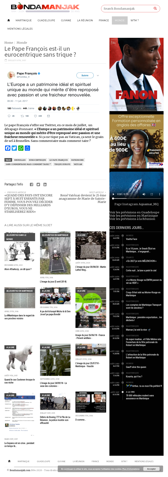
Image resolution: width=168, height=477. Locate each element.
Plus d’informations (130, 469)
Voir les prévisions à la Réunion (132, 219)
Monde (120, 20)
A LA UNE (81, 235)
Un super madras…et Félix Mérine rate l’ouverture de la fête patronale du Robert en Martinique (143, 342)
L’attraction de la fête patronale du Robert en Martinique (142, 356)
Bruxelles (20, 160)
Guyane (66, 20)
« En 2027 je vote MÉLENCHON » (141, 261)
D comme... (80, 419)
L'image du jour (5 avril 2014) (53, 281)
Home (8, 43)
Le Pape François (58, 160)
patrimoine (77, 160)
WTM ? (135, 20)
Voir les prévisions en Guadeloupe (134, 212)
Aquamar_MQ (148, 204)
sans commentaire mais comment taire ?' (28, 164)
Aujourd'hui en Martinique (55, 235)
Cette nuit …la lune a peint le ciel (141, 270)
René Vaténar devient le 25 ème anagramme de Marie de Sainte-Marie (82, 198)
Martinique (24, 20)
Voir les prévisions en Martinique (133, 215)
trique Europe (62, 164)
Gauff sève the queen (136, 367)
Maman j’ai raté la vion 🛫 (138, 329)
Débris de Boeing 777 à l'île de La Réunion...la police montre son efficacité (55, 420)
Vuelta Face (131, 239)
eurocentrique (37, 160)
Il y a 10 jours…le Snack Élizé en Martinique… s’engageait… (140, 250)
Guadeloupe (46, 20)
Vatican (78, 164)
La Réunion (85, 20)
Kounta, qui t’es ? (134, 376)
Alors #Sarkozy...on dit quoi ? (18, 269)
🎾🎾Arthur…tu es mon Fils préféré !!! (144, 386)
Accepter (151, 468)
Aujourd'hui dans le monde (16, 237)
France (104, 20)
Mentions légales (20, 28)
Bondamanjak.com (20, 470)
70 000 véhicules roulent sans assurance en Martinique (140, 397)
